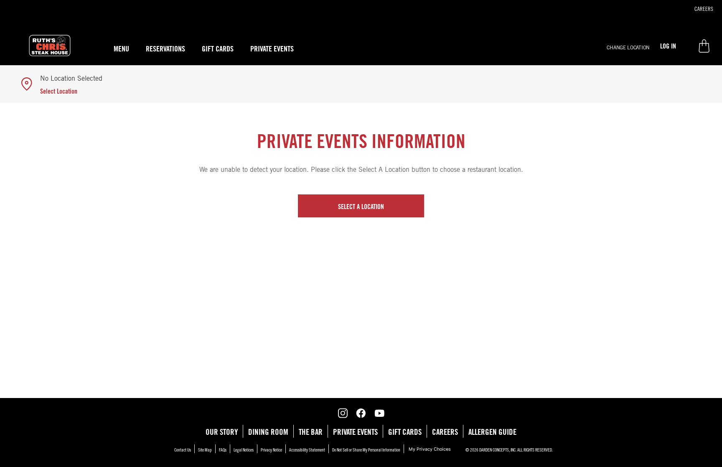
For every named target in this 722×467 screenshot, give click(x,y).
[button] (628, 46)
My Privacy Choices (430, 449)
